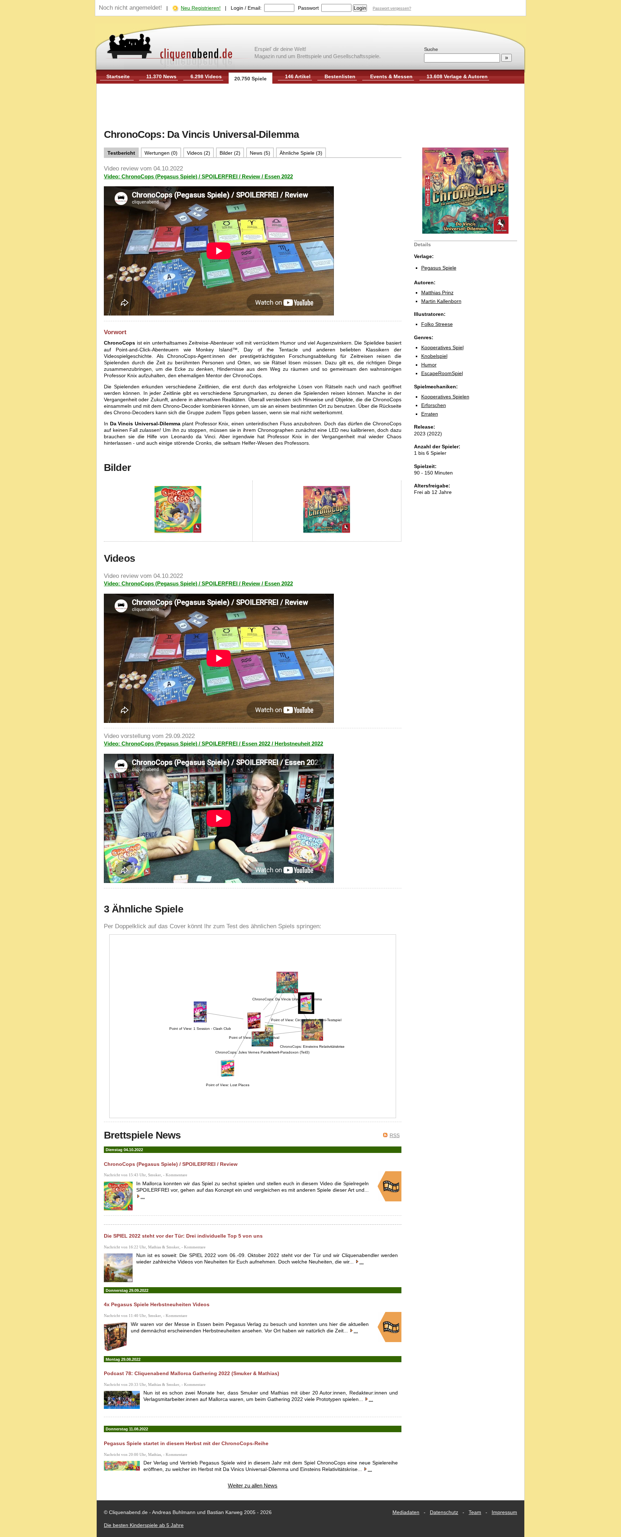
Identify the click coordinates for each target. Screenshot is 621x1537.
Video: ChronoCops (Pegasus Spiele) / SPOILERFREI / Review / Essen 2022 (198, 176)
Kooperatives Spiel (442, 347)
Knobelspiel (434, 356)
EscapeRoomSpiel (442, 373)
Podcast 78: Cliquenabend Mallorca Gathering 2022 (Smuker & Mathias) (191, 1373)
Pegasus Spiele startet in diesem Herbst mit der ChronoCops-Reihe (186, 1443)
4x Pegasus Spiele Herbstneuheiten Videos (157, 1304)
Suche (431, 49)
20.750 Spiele (250, 78)
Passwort (308, 8)
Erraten (429, 414)
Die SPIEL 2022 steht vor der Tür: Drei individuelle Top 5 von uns (183, 1236)
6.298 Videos (206, 76)
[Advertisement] (310, 107)
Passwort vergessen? (392, 8)
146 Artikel (297, 76)
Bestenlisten (340, 76)
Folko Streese (437, 324)
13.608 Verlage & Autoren (457, 76)
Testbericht (121, 153)
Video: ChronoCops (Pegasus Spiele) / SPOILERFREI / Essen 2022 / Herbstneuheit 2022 (213, 744)
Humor (429, 365)
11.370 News (161, 76)
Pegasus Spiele (438, 268)
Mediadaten (405, 1512)
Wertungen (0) (161, 153)
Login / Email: (246, 8)
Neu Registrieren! (201, 8)
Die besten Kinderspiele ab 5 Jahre (144, 1525)
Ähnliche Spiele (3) (301, 153)
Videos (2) (198, 153)
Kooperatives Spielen (445, 397)
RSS (395, 1135)
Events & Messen (391, 76)
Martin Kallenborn (441, 301)
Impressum (504, 1512)
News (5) (260, 153)
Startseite (118, 76)
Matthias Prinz (437, 292)
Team (475, 1512)
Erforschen (433, 405)
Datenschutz (444, 1512)
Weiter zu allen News (252, 1485)
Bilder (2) (230, 153)
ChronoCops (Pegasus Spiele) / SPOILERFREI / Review (171, 1164)
